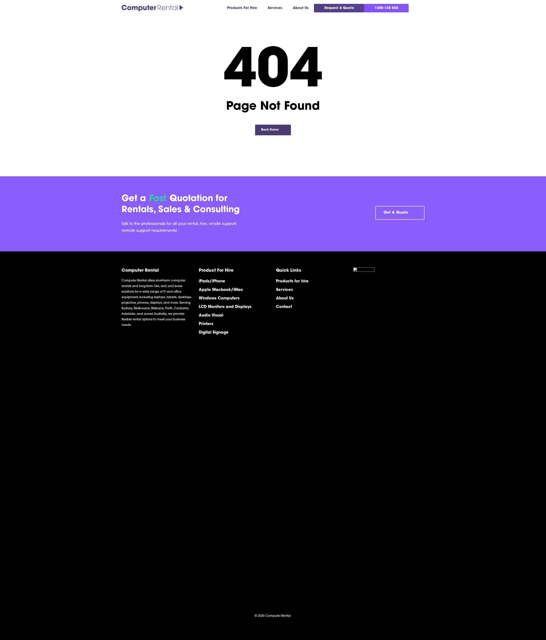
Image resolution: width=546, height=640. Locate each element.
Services (284, 290)
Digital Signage (214, 333)
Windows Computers (219, 298)
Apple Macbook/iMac (221, 290)
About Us (285, 298)
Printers (206, 324)
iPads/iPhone (212, 281)
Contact (284, 307)
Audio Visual (211, 316)
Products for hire (292, 281)
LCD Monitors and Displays (225, 307)
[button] (399, 213)
